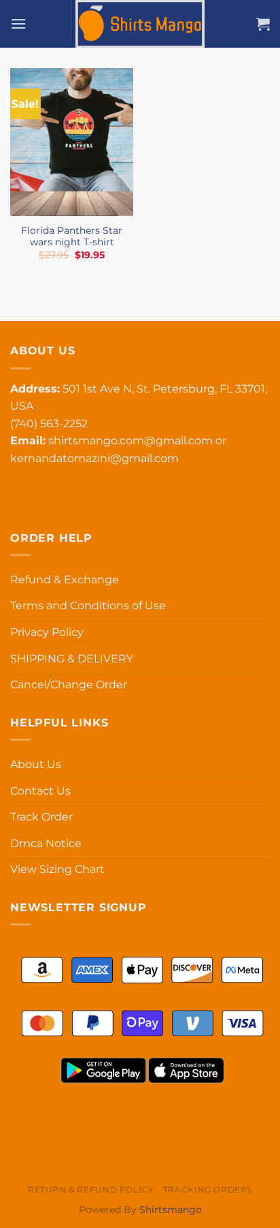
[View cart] (263, 24)
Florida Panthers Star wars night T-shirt (71, 236)
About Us (35, 764)
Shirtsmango (170, 1209)
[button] (18, 23)
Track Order (41, 816)
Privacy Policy (47, 632)
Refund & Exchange (64, 579)
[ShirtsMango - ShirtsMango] (140, 24)
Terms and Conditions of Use (88, 605)
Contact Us (40, 790)
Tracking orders (207, 1189)
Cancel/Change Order (68, 684)
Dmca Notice (46, 843)
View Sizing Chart (57, 869)
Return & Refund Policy (91, 1189)
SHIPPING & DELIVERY (71, 658)
